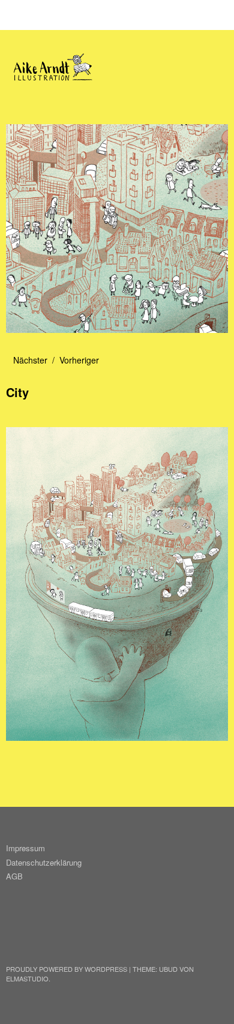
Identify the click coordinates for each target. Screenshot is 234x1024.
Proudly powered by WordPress (66, 969)
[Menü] (21, 15)
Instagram (16, 936)
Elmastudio (27, 978)
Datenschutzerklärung (44, 862)
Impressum (25, 848)
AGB (14, 876)
